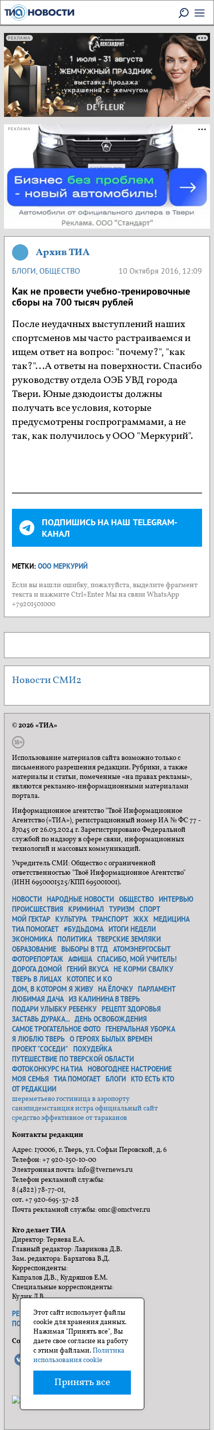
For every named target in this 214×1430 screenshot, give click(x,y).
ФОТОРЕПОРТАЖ (37, 959)
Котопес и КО (89, 979)
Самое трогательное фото (56, 1029)
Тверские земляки (129, 939)
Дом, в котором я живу (52, 989)
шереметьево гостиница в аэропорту (71, 1099)
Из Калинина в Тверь (104, 999)
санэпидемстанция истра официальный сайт (85, 1108)
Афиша (80, 959)
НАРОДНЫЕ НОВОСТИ (80, 899)
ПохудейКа (92, 1049)
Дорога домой (37, 969)
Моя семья (30, 1078)
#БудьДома (84, 929)
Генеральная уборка (140, 1029)
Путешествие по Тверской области (73, 1059)
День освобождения (111, 1019)
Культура (71, 919)
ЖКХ (140, 919)
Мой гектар (31, 919)
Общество (59, 271)
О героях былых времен (111, 1039)
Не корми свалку (143, 969)
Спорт (149, 909)
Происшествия (37, 909)
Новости (27, 899)
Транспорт (110, 919)
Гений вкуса (87, 969)
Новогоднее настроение (130, 1069)
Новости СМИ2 (47, 681)
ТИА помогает (35, 929)
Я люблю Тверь (38, 1039)
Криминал (86, 909)
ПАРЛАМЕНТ (157, 989)
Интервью (176, 899)
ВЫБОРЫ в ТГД (84, 949)
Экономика (32, 939)
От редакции (34, 1088)
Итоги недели (132, 929)
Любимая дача (38, 999)
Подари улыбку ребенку (54, 1009)
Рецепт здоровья (131, 1009)
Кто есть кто (152, 1078)
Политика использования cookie (78, 1355)
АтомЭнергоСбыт (142, 949)
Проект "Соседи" (40, 1049)
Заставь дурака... (41, 1019)
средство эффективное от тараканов (69, 1118)
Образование (34, 949)
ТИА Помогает (77, 1078)
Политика (74, 939)
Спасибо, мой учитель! (137, 959)
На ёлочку (115, 989)
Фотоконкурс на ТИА (47, 1069)
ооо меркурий (63, 566)
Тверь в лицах (37, 979)
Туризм (121, 909)
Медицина (171, 919)
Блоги (24, 271)
